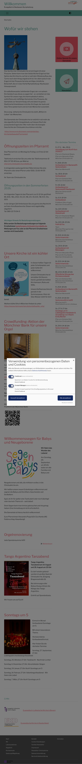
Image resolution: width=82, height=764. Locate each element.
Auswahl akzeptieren (17, 398)
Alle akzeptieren (65, 398)
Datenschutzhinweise (39, 370)
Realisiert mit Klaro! (67, 402)
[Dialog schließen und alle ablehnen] (73, 359)
